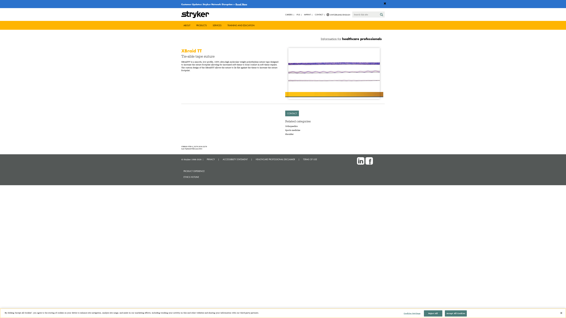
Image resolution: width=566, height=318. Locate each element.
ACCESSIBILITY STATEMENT (235, 159)
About (187, 25)
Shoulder (289, 134)
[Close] (561, 313)
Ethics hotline (191, 177)
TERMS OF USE (310, 159)
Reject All (433, 313)
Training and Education (241, 25)
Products (201, 25)
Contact (292, 113)
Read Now (241, 4)
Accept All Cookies (455, 313)
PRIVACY (211, 159)
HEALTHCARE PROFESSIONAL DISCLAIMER (275, 159)
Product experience (194, 171)
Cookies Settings (412, 313)
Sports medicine (292, 130)
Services (217, 25)
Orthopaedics (291, 126)
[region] (283, 313)
